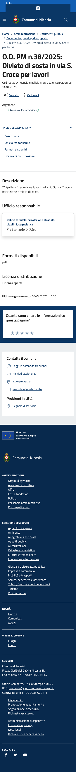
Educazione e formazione (23, 559)
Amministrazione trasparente (26, 720)
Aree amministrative (21, 485)
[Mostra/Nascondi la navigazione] (4, 19)
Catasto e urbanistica (21, 550)
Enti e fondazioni (18, 494)
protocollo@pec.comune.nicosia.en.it (31, 688)
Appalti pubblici (17, 541)
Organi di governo (19, 480)
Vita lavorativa (17, 593)
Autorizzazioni (17, 546)
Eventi (12, 645)
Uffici (11, 489)
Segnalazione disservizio (23, 709)
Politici (12, 498)
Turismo (13, 588)
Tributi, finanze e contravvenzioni (29, 584)
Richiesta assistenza (21, 713)
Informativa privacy (20, 725)
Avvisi (12, 623)
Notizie (12, 614)
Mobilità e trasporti (20, 575)
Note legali (15, 729)
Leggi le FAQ (16, 700)
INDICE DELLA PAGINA (15, 128)
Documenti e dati (19, 507)
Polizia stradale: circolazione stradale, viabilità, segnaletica (31, 222)
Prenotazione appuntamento (26, 704)
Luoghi (12, 641)
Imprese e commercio (21, 571)
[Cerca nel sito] (66, 19)
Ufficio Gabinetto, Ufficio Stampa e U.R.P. (27, 684)
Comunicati (15, 618)
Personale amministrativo (24, 503)
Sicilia (9, 3)
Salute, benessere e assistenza (27, 580)
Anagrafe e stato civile (22, 537)
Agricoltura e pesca (20, 528)
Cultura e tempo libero (22, 554)
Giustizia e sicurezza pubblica (26, 566)
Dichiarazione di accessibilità (26, 734)
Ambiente (14, 532)
